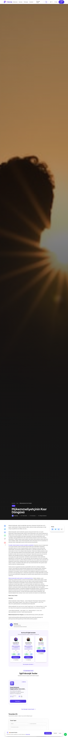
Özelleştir (55, 733)
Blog (17, 503)
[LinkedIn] (58, 529)
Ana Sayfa (13, 503)
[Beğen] (5, 543)
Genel (13, 505)
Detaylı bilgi (28, 734)
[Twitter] (55, 529)
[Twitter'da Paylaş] (5, 529)
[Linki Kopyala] (5, 539)
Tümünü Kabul (48, 733)
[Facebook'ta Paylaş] (5, 526)
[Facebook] (52, 529)
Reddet (60, 733)
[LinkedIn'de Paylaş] (5, 532)
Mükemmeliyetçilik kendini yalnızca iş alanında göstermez (21, 578)
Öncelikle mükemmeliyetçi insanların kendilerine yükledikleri (21, 545)
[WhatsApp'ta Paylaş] (5, 535)
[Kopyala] (61, 529)
